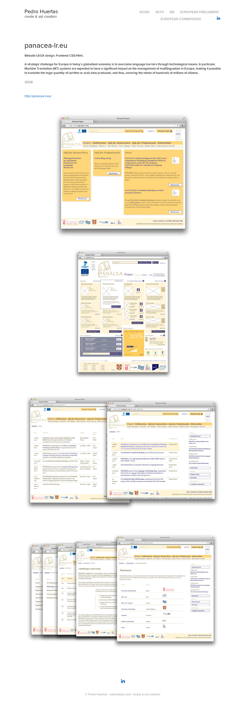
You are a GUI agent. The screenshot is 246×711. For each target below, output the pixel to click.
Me (172, 12)
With (159, 12)
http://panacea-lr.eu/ (38, 96)
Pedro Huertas (41, 11)
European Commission (180, 19)
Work (145, 12)
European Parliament (199, 12)
